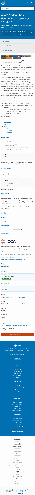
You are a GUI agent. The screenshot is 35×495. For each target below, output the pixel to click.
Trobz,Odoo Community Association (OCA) (16, 297)
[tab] (17, 41)
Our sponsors (17, 394)
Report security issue (17, 420)
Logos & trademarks (17, 392)
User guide (16, 373)
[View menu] (28, 3)
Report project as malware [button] (17, 335)
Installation (7, 120)
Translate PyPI (17, 406)
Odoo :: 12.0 (7, 320)
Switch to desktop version (17, 431)
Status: (17, 354)
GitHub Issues (15, 198)
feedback (9, 204)
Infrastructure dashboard (17, 388)
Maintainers (9, 133)
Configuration (7, 122)
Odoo (5, 319)
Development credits (17, 410)
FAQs (17, 377)
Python (5, 330)
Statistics (17, 390)
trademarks (8, 490)
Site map (26, 491)
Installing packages (16, 369)
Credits (5, 126)
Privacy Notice (17, 425)
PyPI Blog (17, 385)
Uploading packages (17, 371)
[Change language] (32, 3)
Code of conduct (17, 422)
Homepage (6, 266)
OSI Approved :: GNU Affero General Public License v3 (17, 325)
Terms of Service (17, 418)
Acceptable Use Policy (17, 427)
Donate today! (17, 358)
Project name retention (17, 375)
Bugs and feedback (17, 402)
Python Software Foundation (20, 490)
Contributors (9, 130)
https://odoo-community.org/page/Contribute (13, 259)
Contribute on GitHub (17, 404)
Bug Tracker (7, 124)
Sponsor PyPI (17, 408)
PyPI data (4, 273)
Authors (8, 128)
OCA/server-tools (18, 255)
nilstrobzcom (17, 229)
